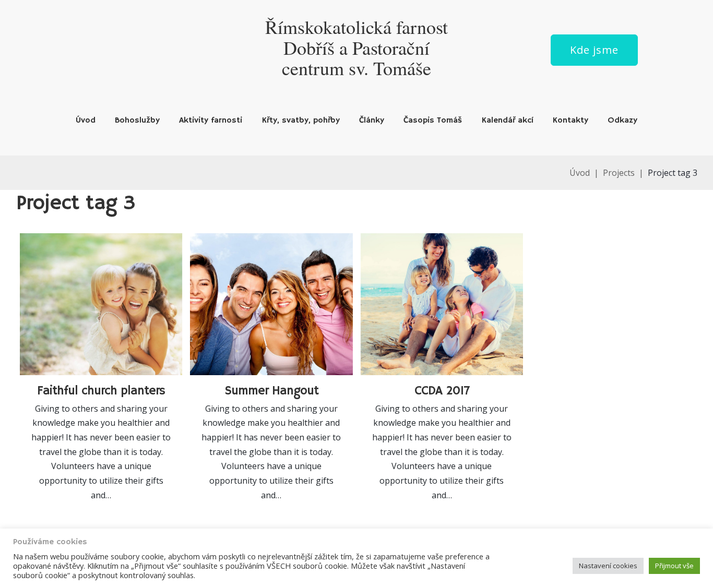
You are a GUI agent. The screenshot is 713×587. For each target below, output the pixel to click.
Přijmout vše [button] (674, 565)
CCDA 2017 (441, 391)
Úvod (86, 120)
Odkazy (622, 120)
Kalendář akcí (507, 120)
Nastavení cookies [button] (608, 565)
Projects (619, 172)
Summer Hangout (271, 391)
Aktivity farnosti (210, 120)
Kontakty (570, 120)
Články (371, 120)
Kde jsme (594, 50)
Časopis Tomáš (432, 120)
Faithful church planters (101, 391)
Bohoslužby (137, 120)
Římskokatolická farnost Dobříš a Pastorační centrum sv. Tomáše (356, 47)
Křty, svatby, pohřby (301, 120)
